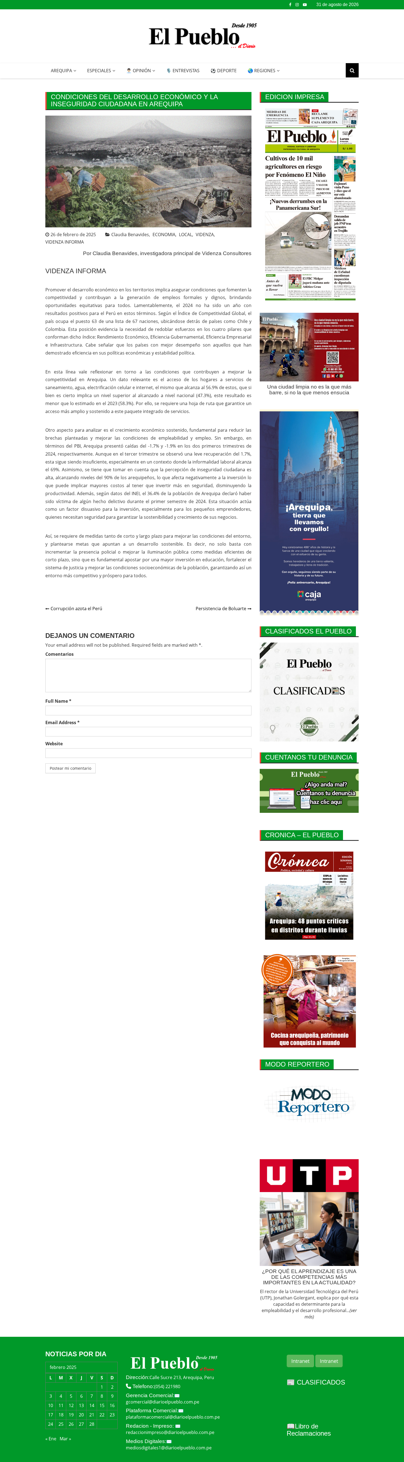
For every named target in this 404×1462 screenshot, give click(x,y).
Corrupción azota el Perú (76, 609)
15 (101, 1405)
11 (61, 1405)
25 (61, 1424)
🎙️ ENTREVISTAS (183, 71)
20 (81, 1415)
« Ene (50, 1439)
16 (112, 1405)
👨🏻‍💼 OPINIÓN (138, 71)
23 (112, 1415)
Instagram (297, 4)
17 (50, 1415)
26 (71, 1424)
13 (81, 1405)
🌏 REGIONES (261, 71)
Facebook (290, 4)
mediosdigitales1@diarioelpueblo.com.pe (169, 1448)
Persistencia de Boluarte (221, 609)
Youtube (305, 4)
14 (91, 1405)
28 (91, 1424)
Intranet (300, 1361)
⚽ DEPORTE (224, 71)
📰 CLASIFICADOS (316, 1382)
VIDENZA (205, 234)
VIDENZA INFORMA (64, 242)
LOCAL (185, 234)
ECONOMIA (164, 234)
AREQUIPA (61, 71)
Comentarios (59, 654)
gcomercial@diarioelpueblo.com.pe (162, 1402)
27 (81, 1424)
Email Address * (62, 722)
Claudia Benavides (130, 234)
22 (101, 1415)
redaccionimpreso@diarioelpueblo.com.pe (170, 1432)
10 (50, 1405)
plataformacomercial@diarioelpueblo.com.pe (173, 1417)
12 (71, 1405)
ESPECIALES (99, 71)
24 (50, 1424)
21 (91, 1415)
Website (54, 744)
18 (61, 1415)
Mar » (65, 1439)
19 (71, 1415)
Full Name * (58, 701)
